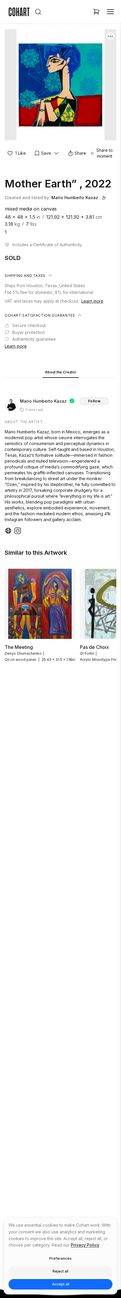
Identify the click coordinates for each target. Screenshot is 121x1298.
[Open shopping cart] (96, 12)
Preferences (60, 1258)
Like (20, 153)
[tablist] (60, 372)
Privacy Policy (85, 1244)
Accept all (60, 1284)
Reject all (60, 1271)
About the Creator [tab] (60, 372)
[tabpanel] (60, 457)
